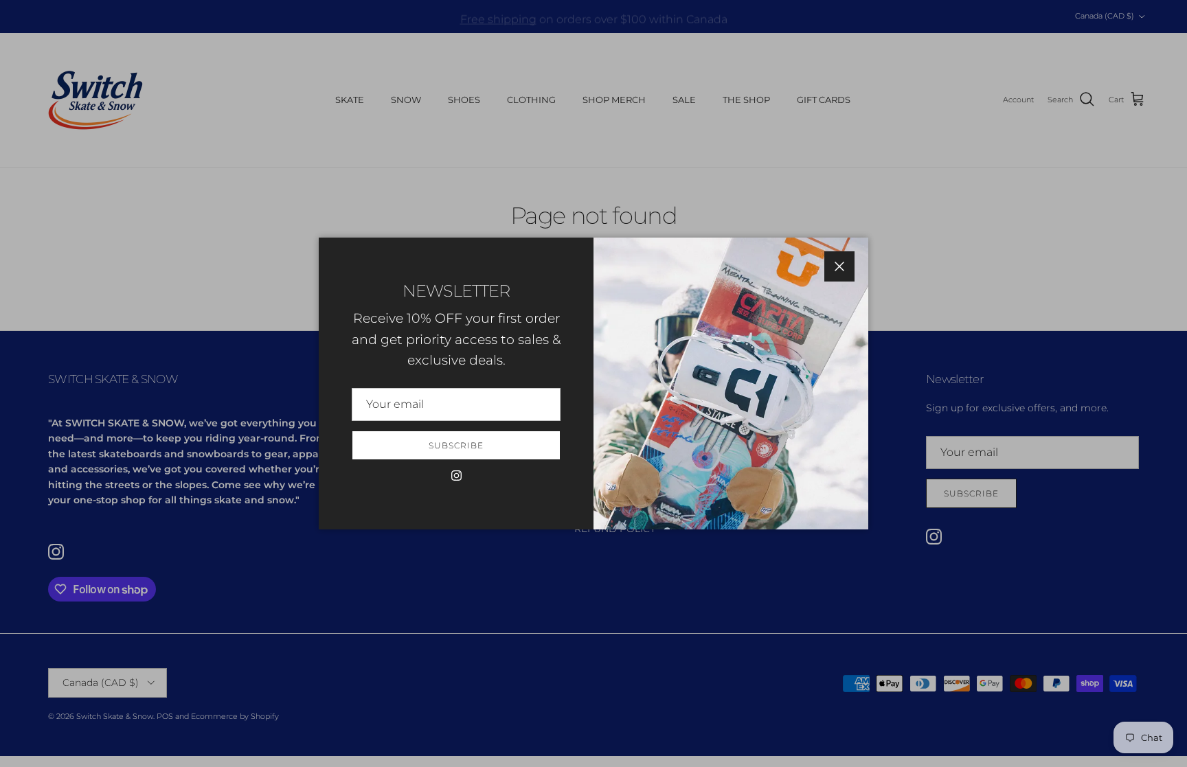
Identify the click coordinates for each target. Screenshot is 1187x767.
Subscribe (456, 445)
